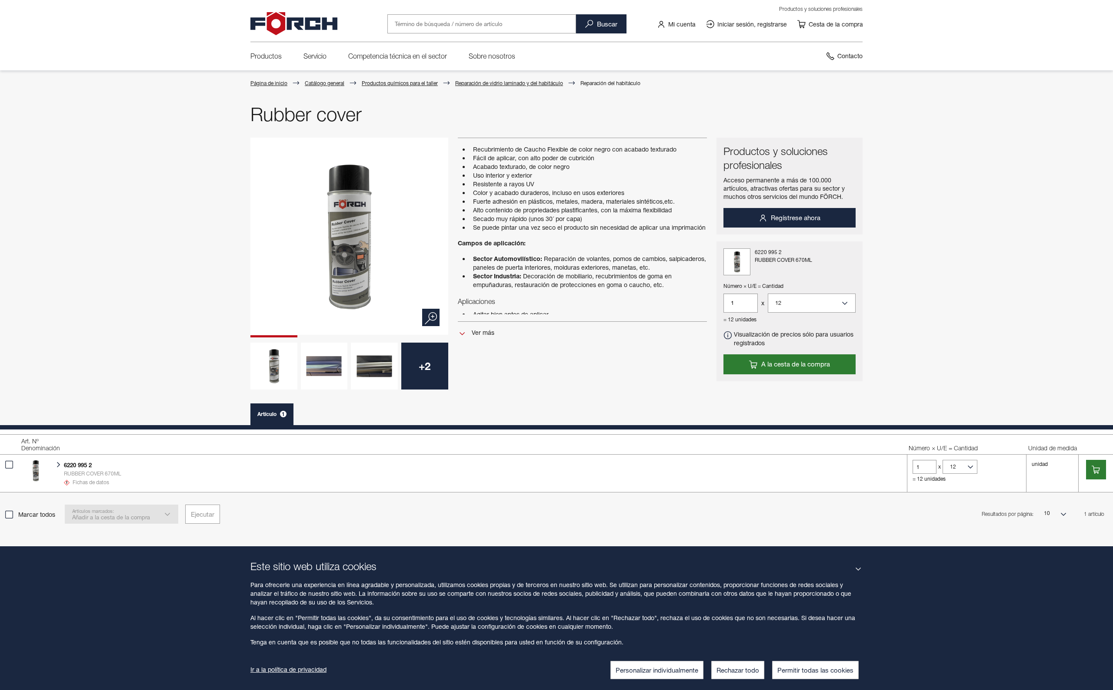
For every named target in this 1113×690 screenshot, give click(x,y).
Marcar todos (36, 514)
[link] (676, 23)
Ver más (482, 332)
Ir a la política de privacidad (288, 669)
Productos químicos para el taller (400, 83)
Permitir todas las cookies (815, 670)
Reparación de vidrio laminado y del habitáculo (509, 83)
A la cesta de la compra (795, 364)
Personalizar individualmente (657, 670)
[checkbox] (9, 465)
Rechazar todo (737, 670)
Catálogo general (324, 83)
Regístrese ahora (794, 217)
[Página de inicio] (293, 24)
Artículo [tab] (271, 414)
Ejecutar (202, 514)
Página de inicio (268, 83)
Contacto (850, 55)
